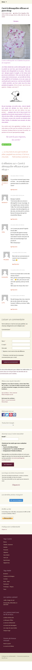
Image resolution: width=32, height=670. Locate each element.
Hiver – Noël (6, 581)
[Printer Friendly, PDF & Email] (6, 144)
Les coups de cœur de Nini (10, 628)
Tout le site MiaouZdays (10, 447)
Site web (4, 348)
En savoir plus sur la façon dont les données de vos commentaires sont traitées (16, 371)
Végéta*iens (6, 563)
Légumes (5, 552)
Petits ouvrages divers (11, 15)
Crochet (5, 579)
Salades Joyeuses (8, 544)
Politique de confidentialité (9, 656)
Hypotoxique (6, 560)
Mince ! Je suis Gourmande (8, 400)
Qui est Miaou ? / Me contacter (9, 392)
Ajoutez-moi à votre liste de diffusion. (14, 351)
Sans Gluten (6, 555)
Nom (3, 341)
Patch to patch (7, 643)
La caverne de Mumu (8, 646)
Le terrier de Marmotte (9, 623)
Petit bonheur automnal (21, 157)
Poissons (5, 550)
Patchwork (6, 584)
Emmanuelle (5, 277)
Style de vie (24, 15)
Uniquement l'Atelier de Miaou (12, 451)
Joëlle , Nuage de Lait (8, 600)
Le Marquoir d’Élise (8, 620)
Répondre (14, 189)
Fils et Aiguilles (22, 13)
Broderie (5, 573)
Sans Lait (5, 557)
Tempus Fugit (6, 630)
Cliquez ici (16, 485)
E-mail (4, 344)
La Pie (3, 302)
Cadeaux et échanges (8, 576)
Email (4, 436)
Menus (5, 542)
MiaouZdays (5, 402)
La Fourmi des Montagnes (9, 625)
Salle (19, 15)
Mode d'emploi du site (7, 394)
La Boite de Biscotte (8, 617)
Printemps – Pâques (8, 586)
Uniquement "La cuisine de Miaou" (13, 449)
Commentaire (6, 329)
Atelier (16, 13)
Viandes (5, 547)
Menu (3, 2)
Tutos (4, 589)
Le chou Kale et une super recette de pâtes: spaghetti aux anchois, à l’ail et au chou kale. (15, 154)
